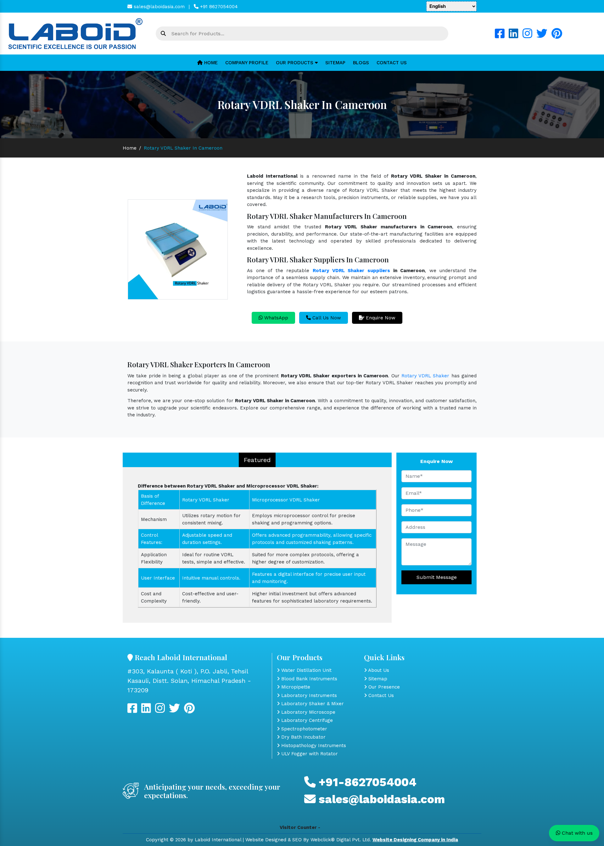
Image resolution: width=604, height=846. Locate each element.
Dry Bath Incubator (303, 737)
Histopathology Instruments (313, 745)
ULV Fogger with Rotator (309, 754)
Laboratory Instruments (308, 695)
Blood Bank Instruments (308, 679)
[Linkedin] (513, 36)
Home (210, 63)
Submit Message (437, 577)
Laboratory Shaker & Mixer (312, 703)
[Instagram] (527, 36)
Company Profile (246, 63)
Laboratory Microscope (307, 712)
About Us (378, 670)
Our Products (295, 63)
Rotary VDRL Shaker (425, 376)
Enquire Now (379, 318)
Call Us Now (326, 318)
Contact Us (392, 63)
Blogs (361, 63)
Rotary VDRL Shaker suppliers (351, 270)
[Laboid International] (75, 33)
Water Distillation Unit (306, 670)
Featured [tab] (257, 460)
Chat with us (576, 833)
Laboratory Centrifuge (306, 720)
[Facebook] (500, 36)
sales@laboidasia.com (158, 6)
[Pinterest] (556, 36)
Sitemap (335, 63)
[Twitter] (541, 36)
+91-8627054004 (366, 782)
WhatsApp (275, 318)
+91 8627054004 (218, 6)
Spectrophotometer (303, 729)
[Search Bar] (163, 34)
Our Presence (383, 687)
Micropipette (295, 687)
